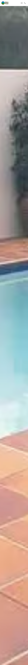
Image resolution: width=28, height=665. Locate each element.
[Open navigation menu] (21, 3)
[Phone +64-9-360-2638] (25, 3)
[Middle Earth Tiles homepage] (10, 3)
